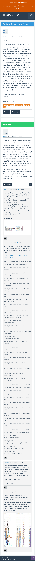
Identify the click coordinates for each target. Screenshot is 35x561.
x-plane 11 (6, 105)
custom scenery (18, 105)
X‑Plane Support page (24, 6)
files (5, 107)
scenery (12, 105)
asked (4, 36)
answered (5, 136)
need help (26, 105)
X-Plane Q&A (12, 15)
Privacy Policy (5, 557)
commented (6, 189)
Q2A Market (12, 559)
